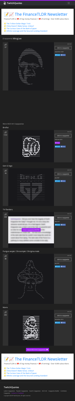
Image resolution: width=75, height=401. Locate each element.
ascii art (69, 44)
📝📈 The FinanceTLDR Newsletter (36, 14)
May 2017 (57, 221)
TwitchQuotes (14, 3)
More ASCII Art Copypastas (36, 350)
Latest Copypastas (9, 391)
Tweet (58, 55)
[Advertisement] (37, 107)
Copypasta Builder (53, 391)
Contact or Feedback (17, 393)
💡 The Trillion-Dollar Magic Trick (17, 23)
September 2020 (59, 52)
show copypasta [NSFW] (31, 230)
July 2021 (57, 178)
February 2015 (58, 139)
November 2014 (59, 319)
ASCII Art (44, 391)
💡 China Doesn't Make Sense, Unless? (19, 26)
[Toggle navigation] (68, 3)
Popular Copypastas (22, 391)
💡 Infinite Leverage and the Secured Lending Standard (25, 31)
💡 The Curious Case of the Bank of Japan (20, 28)
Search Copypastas (35, 391)
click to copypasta (63, 48)
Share (63, 55)
